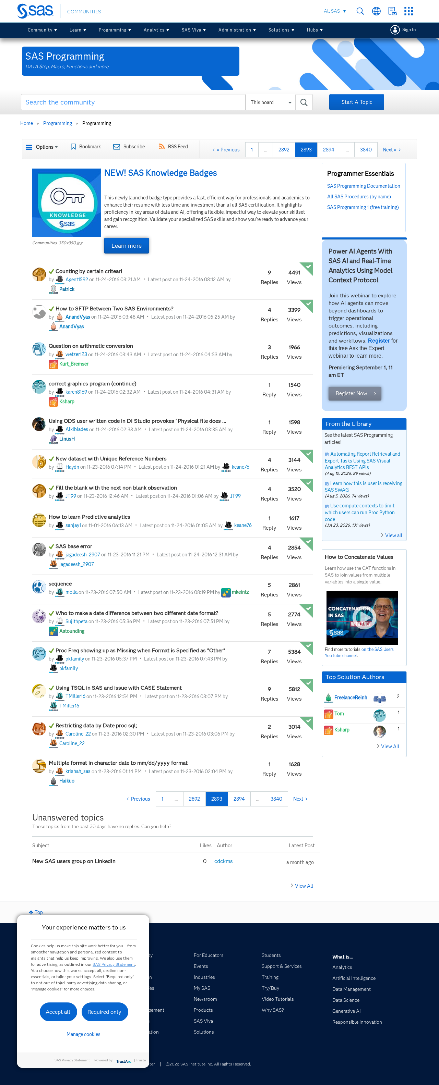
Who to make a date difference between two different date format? (137, 613)
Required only (104, 1012)
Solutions (279, 30)
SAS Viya (191, 30)
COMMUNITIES (84, 12)
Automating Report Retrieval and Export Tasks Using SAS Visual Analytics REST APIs (363, 460)
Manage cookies (83, 1034)
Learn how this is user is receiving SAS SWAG (364, 486)
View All (304, 886)
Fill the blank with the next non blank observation (116, 487)
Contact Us (392, 11)
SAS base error (74, 546)
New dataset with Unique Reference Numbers (111, 458)
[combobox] (167, 102)
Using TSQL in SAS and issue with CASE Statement (119, 688)
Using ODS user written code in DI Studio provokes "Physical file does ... (137, 421)
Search (360, 11)
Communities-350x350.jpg (57, 243)
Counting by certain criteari (89, 271)
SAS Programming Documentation (363, 186)
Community (40, 30)
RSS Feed (178, 147)
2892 (283, 150)
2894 (328, 150)
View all (393, 535)
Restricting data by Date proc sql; (96, 725)
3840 (366, 150)
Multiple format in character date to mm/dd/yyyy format (118, 763)
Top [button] (39, 912)
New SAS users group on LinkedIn (74, 861)
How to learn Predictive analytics (89, 517)
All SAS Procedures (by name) (359, 197)
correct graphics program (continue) (93, 383)
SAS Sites (408, 11)
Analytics (154, 30)
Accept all (58, 1012)
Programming (113, 30)
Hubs (312, 30)
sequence (60, 583)
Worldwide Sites (376, 11)
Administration (234, 30)
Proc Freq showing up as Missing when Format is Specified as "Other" (140, 650)
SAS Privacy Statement (114, 964)
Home (26, 123)
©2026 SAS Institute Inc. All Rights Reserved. (208, 1063)
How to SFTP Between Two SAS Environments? (115, 308)
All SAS (332, 11)
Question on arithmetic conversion (91, 346)
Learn (76, 30)
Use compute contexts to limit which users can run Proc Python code (360, 512)
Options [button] (45, 147)
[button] (66, 203)
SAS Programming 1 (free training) (363, 207)
